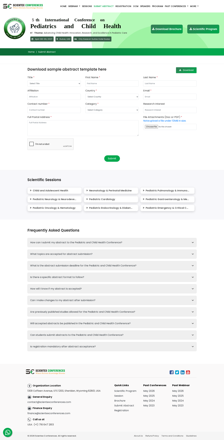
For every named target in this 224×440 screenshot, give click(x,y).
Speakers (145, 6)
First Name (92, 77)
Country (91, 90)
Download (187, 70)
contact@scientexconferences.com (49, 402)
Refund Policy (152, 435)
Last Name (150, 77)
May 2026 (149, 391)
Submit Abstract (104, 6)
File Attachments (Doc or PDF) (164, 118)
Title (30, 77)
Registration (123, 6)
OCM (135, 6)
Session (118, 396)
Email (147, 90)
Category (92, 104)
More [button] (193, 6)
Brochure (119, 400)
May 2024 (149, 400)
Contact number (38, 104)
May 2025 (149, 396)
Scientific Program (204, 29)
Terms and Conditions (172, 435)
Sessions (87, 6)
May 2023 (149, 405)
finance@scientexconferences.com (48, 413)
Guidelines (191, 435)
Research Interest (154, 104)
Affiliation (33, 90)
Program (157, 6)
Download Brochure (168, 29)
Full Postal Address (39, 117)
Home (63, 6)
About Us (138, 435)
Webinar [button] (73, 6)
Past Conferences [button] (176, 6)
